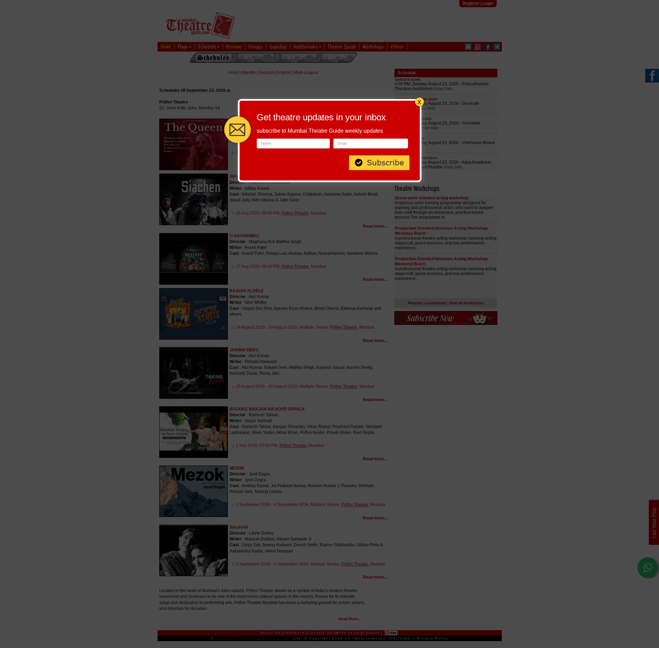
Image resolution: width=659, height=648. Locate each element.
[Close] (419, 101)
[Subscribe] (379, 162)
